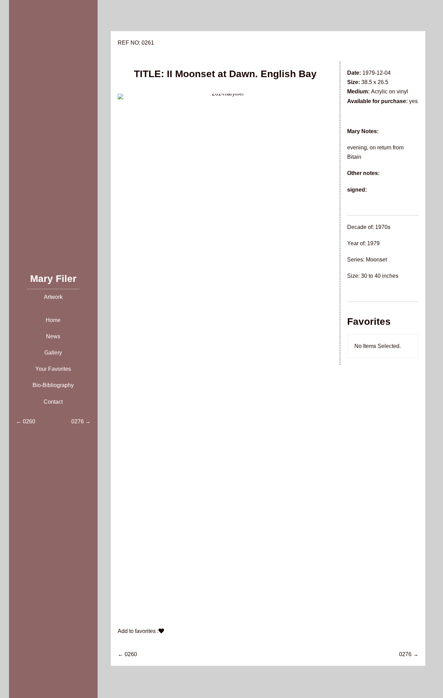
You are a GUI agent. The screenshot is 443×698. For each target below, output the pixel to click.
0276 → (408, 654)
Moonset (376, 260)
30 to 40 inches (379, 276)
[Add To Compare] (161, 631)
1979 (373, 243)
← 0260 (127, 654)
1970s (382, 227)
